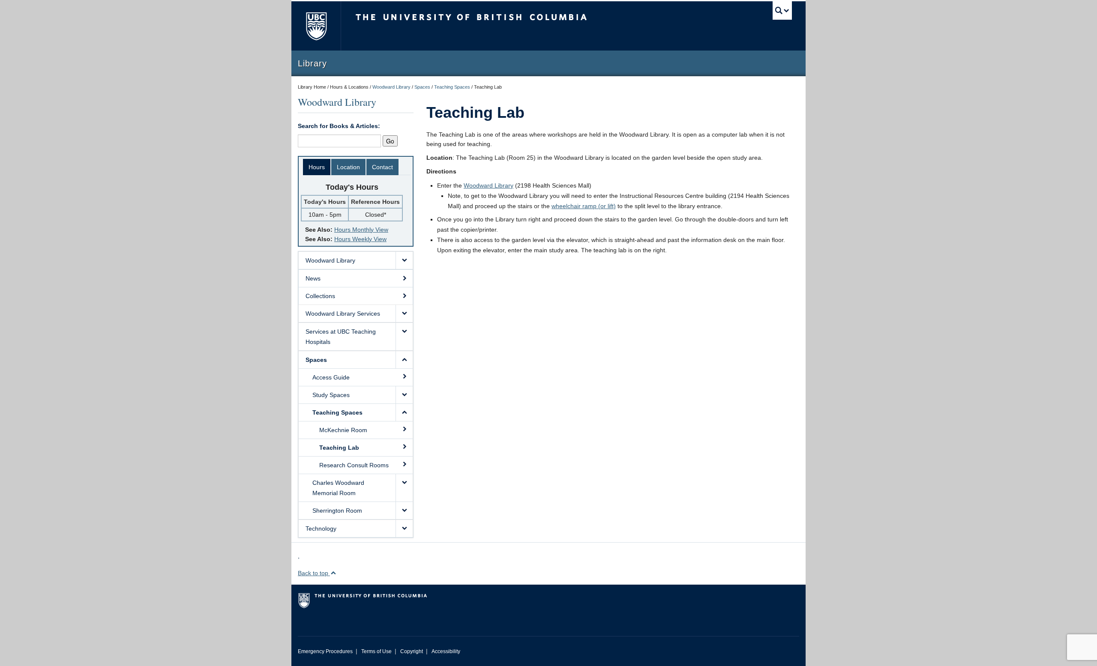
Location (348, 167)
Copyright (411, 651)
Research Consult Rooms (354, 465)
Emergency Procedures (325, 651)
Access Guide (331, 377)
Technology (321, 528)
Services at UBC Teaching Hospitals (341, 336)
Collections (320, 296)
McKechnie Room (343, 430)
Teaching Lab (339, 447)
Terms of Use (376, 651)
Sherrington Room (337, 510)
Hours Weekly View (360, 239)
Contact (382, 167)
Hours (317, 167)
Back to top (314, 573)
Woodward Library (391, 87)
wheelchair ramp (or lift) (583, 206)
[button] (404, 260)
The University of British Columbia (316, 26)
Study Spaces (331, 394)
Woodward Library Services (343, 313)
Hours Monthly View (361, 229)
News (313, 278)
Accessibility (446, 651)
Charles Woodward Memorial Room (338, 487)
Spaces (422, 87)
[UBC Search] (782, 10)
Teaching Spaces (452, 87)
